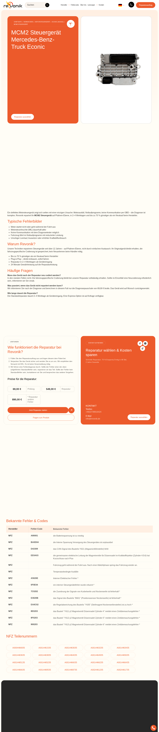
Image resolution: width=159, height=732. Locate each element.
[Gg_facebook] (140, 343)
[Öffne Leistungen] (97, 4)
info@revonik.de (93, 419)
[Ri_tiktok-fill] (142, 348)
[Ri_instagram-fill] (145, 343)
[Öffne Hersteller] (69, 4)
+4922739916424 (93, 412)
